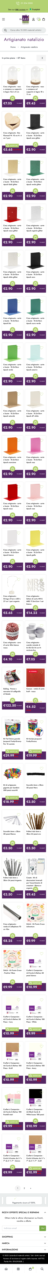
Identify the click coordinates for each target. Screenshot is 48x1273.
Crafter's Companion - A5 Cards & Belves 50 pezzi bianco (35, 973)
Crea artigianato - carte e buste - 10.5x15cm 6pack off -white (35, 413)
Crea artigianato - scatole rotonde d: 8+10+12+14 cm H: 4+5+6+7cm (33, 646)
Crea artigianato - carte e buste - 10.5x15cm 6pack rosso (12, 506)
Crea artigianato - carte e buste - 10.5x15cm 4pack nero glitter (35, 135)
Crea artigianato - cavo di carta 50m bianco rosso (12, 645)
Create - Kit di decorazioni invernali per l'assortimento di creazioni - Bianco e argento (34, 882)
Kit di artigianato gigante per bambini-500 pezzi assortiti (11, 787)
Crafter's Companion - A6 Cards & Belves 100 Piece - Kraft (12, 1065)
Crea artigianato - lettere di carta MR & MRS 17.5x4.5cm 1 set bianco (34, 600)
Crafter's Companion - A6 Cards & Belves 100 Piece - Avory (35, 1065)
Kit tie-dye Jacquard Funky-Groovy (33, 740)
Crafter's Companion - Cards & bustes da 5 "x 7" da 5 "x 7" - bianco (12, 1158)
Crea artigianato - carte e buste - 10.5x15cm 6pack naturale (12, 413)
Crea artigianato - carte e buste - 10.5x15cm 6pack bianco (12, 552)
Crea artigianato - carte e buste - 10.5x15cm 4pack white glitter (12, 274)
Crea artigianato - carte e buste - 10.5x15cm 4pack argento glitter (35, 228)
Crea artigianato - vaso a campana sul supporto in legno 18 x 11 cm (35, 90)
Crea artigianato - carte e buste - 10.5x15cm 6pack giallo (35, 552)
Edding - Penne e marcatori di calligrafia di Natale (12, 691)
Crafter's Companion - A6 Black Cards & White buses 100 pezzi (35, 1112)
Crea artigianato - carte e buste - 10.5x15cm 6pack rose (35, 506)
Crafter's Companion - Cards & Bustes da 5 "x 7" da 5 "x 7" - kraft (35, 1158)
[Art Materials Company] (24, 19)
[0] (30, 1269)
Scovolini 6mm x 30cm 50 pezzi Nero (34, 786)
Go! (43, 1228)
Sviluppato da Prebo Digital (34, 1261)
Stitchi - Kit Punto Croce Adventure (35, 925)
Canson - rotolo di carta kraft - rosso (35, 690)
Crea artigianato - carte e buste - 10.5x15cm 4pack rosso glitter (12, 228)
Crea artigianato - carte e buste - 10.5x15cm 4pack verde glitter (35, 182)
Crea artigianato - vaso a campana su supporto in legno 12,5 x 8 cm (12, 89)
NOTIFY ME (13, 146)
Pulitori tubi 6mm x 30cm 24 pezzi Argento (12, 879)
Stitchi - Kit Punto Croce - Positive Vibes (12, 971)
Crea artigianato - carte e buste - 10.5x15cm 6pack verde (12, 367)
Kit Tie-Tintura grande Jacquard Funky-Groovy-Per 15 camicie (12, 741)
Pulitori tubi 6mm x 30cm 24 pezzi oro (33, 832)
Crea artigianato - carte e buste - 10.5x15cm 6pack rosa (35, 460)
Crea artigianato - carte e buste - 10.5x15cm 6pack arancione (12, 460)
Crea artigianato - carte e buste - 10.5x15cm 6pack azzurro (35, 367)
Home (13, 47)
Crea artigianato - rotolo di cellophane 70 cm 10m (12, 927)
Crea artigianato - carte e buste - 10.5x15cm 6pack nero (35, 274)
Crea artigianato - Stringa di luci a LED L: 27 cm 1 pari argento (12, 599)
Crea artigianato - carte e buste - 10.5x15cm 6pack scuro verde (35, 321)
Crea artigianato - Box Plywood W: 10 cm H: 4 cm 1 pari (12, 135)
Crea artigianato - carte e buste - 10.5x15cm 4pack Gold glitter (12, 182)
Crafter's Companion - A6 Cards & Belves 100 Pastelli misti (12, 1112)
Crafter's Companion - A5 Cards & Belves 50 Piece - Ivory (12, 1019)
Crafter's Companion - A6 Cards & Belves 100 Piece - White (35, 1019)
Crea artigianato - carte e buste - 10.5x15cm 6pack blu (12, 321)
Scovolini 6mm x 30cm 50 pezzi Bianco (11, 832)
